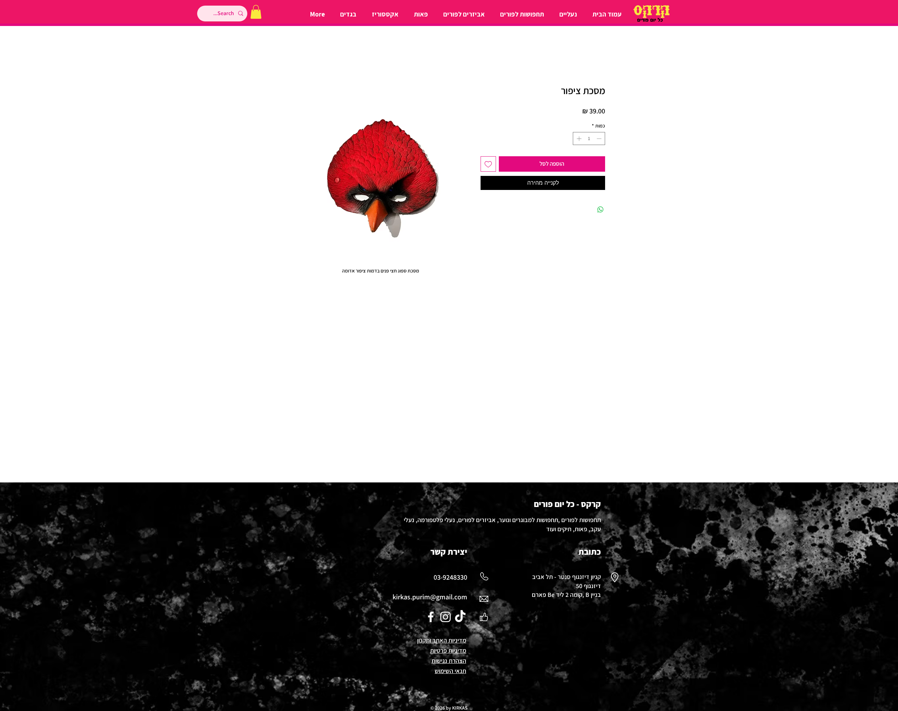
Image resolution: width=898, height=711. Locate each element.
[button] (256, 12)
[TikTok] (460, 617)
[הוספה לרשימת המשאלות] (488, 164)
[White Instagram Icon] (445, 617)
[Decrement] (599, 138)
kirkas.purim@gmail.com (430, 596)
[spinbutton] (589, 138)
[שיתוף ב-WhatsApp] (600, 209)
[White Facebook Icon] (431, 617)
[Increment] (578, 138)
